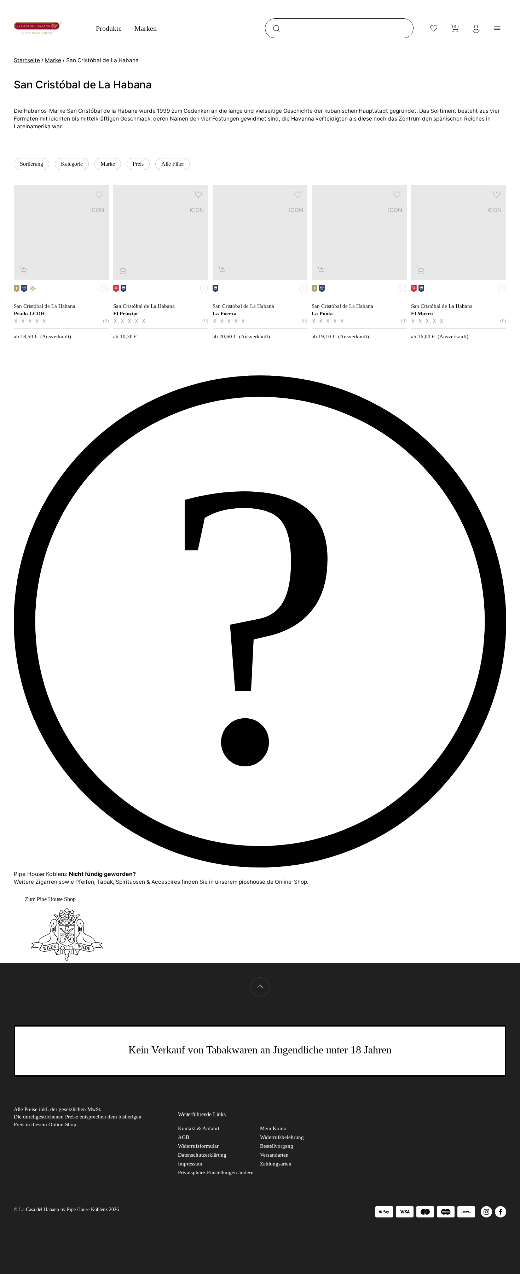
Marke (53, 60)
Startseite (27, 60)
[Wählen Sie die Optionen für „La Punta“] (321, 270)
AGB (183, 1137)
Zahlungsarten (275, 1164)
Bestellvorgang (276, 1146)
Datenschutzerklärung (202, 1155)
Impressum (190, 1164)
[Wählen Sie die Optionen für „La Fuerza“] (222, 270)
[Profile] (476, 28)
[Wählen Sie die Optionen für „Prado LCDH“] (24, 270)
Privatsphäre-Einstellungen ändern (216, 1172)
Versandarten (274, 1155)
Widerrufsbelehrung (282, 1137)
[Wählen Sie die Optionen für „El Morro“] (421, 270)
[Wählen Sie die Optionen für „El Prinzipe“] (123, 270)
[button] (99, 195)
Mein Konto (273, 1128)
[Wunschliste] (434, 28)
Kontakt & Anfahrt (198, 1128)
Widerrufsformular (198, 1146)
